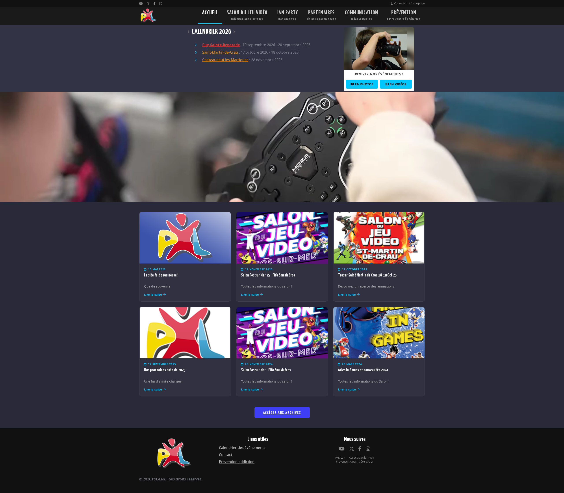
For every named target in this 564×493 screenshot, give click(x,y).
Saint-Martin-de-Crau (220, 52)
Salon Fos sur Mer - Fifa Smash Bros (266, 370)
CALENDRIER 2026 (211, 31)
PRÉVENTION (403, 15)
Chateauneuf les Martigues (225, 59)
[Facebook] (155, 3)
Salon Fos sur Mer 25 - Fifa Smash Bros (268, 275)
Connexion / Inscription (409, 3)
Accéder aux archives (282, 413)
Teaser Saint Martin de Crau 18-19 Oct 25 (367, 275)
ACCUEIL (210, 12)
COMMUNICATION (361, 15)
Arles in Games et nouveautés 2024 (363, 370)
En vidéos (398, 84)
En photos (364, 84)
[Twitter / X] (148, 3)
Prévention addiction (236, 461)
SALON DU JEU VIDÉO (247, 15)
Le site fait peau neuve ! (161, 275)
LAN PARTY (287, 15)
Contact (225, 454)
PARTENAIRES (321, 15)
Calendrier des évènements (242, 447)
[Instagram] (160, 3)
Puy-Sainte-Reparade (221, 44)
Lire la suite (153, 295)
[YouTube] (141, 3)
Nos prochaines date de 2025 (164, 370)
